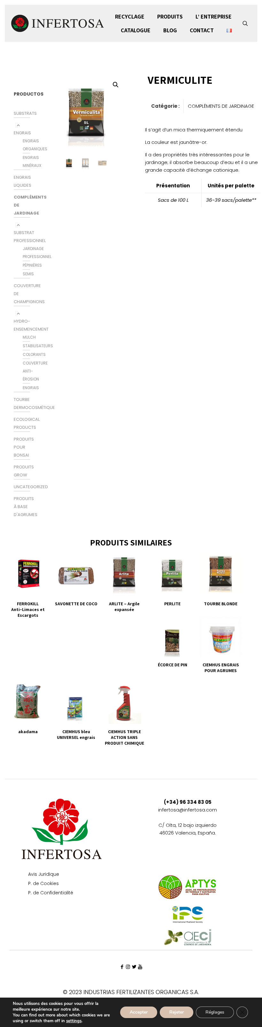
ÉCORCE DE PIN (172, 665)
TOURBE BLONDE (220, 604)
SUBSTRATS (25, 113)
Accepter (139, 1012)
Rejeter (176, 1012)
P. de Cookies (43, 884)
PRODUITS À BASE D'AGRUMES (25, 507)
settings (73, 1021)
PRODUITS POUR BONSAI (24, 447)
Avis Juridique (43, 874)
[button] (116, 84)
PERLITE (172, 604)
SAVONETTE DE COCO (76, 604)
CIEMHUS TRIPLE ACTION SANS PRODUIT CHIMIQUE (124, 737)
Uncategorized (31, 487)
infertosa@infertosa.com (187, 809)
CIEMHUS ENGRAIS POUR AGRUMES (221, 667)
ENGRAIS (22, 133)
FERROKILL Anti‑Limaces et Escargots (28, 609)
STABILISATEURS (38, 346)
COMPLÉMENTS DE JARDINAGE (221, 106)
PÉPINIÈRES (32, 265)
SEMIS (28, 274)
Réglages (214, 1012)
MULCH (29, 337)
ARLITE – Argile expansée (124, 606)
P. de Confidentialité (50, 893)
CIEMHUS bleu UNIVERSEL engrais (76, 734)
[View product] (40, 562)
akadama (28, 731)
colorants (34, 354)
